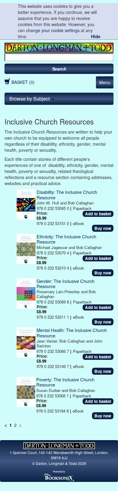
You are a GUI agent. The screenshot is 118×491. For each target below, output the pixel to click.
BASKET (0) (22, 82)
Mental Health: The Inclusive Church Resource (72, 332)
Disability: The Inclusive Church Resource (67, 194)
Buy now (102, 228)
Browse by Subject (30, 98)
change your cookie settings (53, 30)
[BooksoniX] (59, 477)
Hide (95, 36)
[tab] (59, 99)
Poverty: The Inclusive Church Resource (65, 382)
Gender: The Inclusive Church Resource (65, 283)
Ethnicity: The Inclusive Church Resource (66, 239)
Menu (104, 82)
